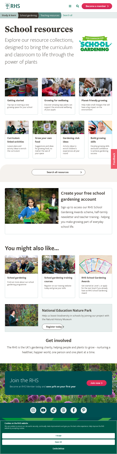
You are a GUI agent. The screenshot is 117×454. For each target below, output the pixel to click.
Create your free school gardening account (58, 211)
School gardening (28, 15)
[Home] (12, 6)
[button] (114, 159)
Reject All (58, 442)
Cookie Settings (58, 448)
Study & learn (9, 15)
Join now (95, 383)
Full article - (21, 96)
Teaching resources (50, 15)
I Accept (59, 436)
